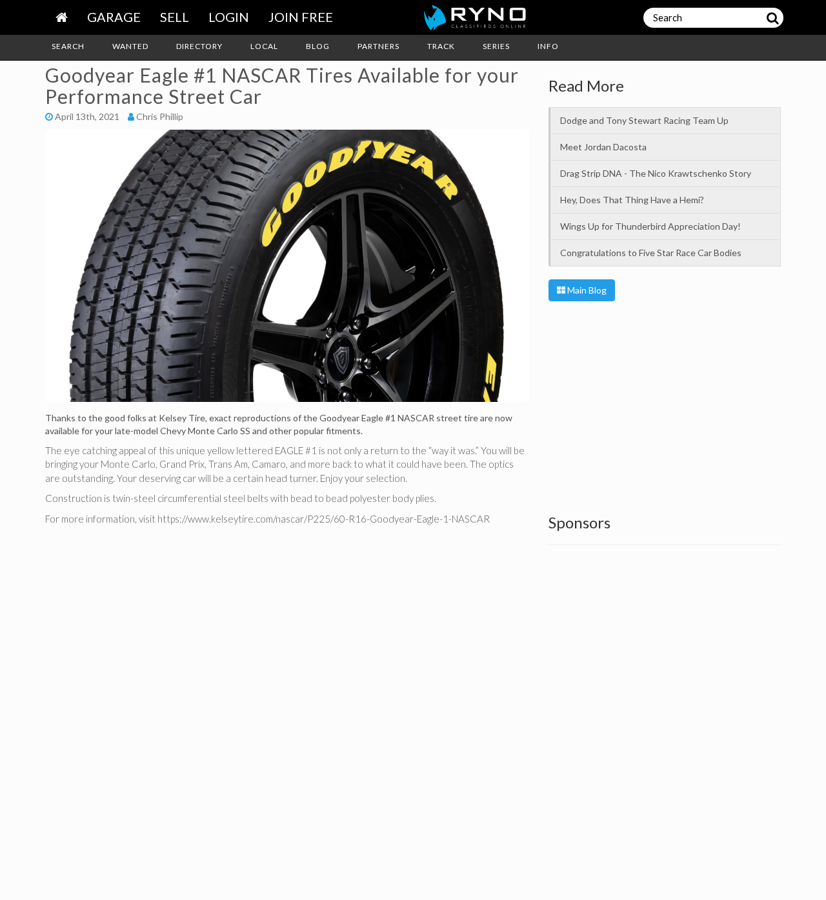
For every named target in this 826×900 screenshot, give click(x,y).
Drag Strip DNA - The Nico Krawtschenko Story (655, 173)
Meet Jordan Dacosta (603, 146)
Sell (174, 17)
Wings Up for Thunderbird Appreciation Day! (650, 226)
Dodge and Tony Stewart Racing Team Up (644, 120)
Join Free (300, 17)
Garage (114, 17)
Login (228, 17)
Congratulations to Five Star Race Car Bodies (650, 252)
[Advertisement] (665, 404)
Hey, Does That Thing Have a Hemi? (632, 199)
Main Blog (586, 290)
